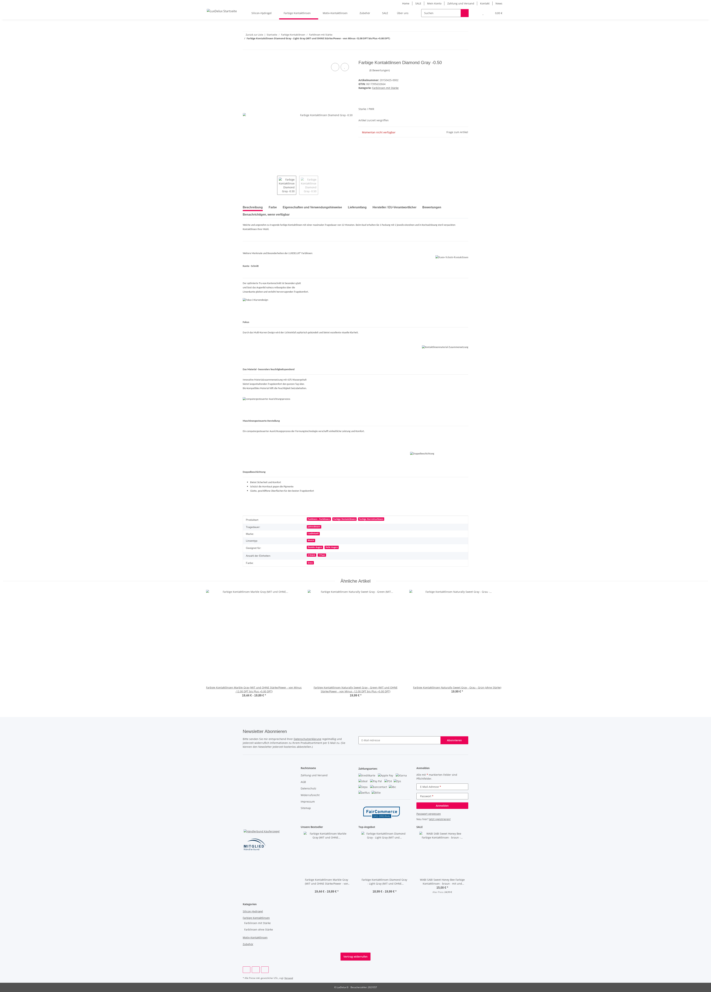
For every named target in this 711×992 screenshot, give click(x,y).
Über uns (402, 13)
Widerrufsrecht (310, 795)
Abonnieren (454, 740)
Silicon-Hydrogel (253, 911)
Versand (288, 978)
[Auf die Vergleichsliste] (335, 67)
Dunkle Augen (315, 547)
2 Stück (311, 555)
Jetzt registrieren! (440, 819)
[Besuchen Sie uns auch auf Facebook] (246, 969)
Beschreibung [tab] (253, 207)
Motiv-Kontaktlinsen (255, 937)
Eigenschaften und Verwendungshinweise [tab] (312, 207)
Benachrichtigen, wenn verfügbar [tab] (266, 214)
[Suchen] (465, 13)
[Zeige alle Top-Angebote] (409, 827)
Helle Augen (332, 547)
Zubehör (248, 944)
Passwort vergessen (428, 814)
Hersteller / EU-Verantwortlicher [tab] (394, 207)
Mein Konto (434, 3)
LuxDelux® (313, 533)
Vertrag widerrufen (355, 956)
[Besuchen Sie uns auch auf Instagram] (255, 969)
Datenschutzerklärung (307, 739)
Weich (311, 540)
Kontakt (485, 3)
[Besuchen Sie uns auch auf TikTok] (265, 969)
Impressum (308, 801)
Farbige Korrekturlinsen (371, 519)
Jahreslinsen (314, 526)
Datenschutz (308, 788)
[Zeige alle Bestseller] (352, 827)
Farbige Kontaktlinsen (344, 519)
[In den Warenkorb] (246, 58)
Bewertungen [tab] (431, 207)
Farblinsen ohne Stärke (258, 929)
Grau (310, 562)
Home (405, 3)
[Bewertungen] (326, 887)
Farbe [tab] (273, 207)
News (498, 3)
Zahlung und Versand (460, 3)
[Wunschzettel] (483, 13)
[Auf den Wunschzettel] (345, 67)
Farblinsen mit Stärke (385, 88)
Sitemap (306, 808)
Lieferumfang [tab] (357, 207)
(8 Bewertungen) (379, 70)
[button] (476, 13)
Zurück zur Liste (254, 34)
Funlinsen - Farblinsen (319, 519)
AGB (303, 782)
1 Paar (322, 555)
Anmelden (442, 805)
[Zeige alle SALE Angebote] (467, 827)
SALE (418, 3)
